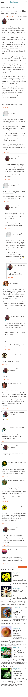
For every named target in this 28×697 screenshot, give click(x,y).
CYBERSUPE (11, 427)
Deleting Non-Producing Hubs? (18, 672)
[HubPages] (14, 2)
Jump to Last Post (9, 16)
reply (3, 107)
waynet (10, 19)
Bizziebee (10, 506)
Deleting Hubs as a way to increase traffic (18, 652)
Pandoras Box (11, 354)
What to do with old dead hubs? (18, 590)
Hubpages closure (16, 575)
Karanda (10, 383)
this (14, 113)
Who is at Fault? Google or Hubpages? (18, 631)
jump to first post (14, 567)
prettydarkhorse (12, 462)
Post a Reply (22, 567)
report (6, 107)
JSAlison (10, 549)
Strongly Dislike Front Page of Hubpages (18, 612)
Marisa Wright (13, 282)
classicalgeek (11, 480)
